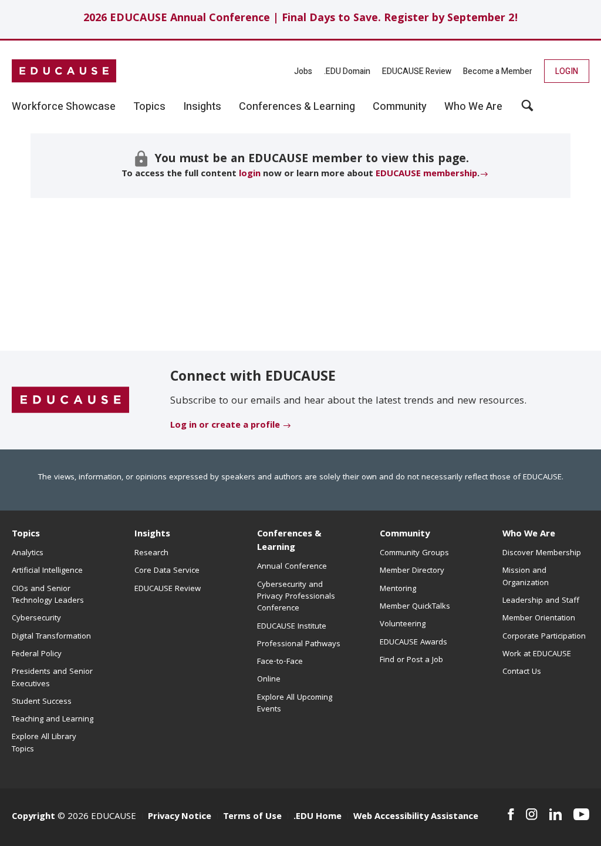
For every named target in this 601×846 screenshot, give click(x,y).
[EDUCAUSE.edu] (64, 71)
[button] (527, 110)
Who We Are (528, 534)
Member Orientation (538, 618)
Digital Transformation (51, 636)
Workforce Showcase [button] (64, 107)
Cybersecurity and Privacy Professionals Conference (296, 597)
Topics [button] (149, 107)
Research (151, 553)
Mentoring (398, 589)
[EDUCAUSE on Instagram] (532, 814)
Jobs (303, 71)
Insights (152, 534)
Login (566, 71)
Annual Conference (292, 566)
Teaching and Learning (52, 719)
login (250, 174)
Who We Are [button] (473, 107)
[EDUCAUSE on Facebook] (511, 814)
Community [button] (400, 107)
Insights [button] (202, 107)
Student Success (42, 702)
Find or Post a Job (411, 660)
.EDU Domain (347, 71)
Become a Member (497, 71)
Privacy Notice (179, 817)
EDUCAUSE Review (416, 71)
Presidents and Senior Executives (52, 678)
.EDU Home (317, 817)
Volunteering (403, 624)
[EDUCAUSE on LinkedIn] (555, 814)
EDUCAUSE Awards (413, 642)
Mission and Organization (525, 577)
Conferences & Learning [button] (297, 107)
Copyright (33, 817)
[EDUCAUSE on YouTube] (581, 814)
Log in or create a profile (225, 426)
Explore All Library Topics (44, 743)
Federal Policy (37, 654)
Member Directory (412, 571)
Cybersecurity (36, 618)
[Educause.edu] (70, 400)
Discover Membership (541, 553)
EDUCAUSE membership (426, 174)
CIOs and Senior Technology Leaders (48, 595)
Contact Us (521, 672)
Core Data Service (167, 571)
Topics (26, 534)
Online (269, 679)
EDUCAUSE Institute (291, 626)
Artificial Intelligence (47, 571)
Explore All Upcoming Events (294, 703)
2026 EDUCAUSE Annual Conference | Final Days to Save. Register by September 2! (300, 19)
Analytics (27, 553)
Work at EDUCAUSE (536, 654)
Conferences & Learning (289, 541)
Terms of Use (252, 817)
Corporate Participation (544, 636)
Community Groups (414, 553)
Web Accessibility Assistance (415, 817)
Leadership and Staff (540, 601)
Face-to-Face (280, 662)
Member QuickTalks (415, 606)
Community (405, 534)
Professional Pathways (298, 644)
